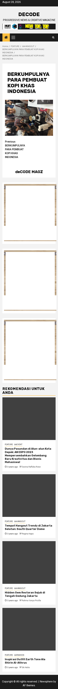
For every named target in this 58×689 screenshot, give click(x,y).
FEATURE (9, 444)
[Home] (6, 37)
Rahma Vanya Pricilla (31, 600)
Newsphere (46, 681)
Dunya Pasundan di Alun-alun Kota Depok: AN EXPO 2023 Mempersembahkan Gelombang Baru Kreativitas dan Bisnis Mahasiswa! (28, 455)
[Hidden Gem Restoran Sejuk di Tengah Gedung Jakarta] (29, 562)
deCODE (29, 14)
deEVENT (18, 444)
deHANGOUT (19, 521)
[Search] (53, 37)
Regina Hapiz (28, 534)
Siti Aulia (26, 667)
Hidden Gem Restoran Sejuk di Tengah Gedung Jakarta (25, 594)
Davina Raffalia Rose (31, 467)
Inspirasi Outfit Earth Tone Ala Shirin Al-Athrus (25, 661)
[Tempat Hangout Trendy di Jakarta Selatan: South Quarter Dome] (29, 495)
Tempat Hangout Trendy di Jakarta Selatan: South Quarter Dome (28, 527)
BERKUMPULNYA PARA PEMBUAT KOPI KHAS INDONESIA (15, 149)
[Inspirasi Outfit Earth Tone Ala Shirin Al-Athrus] (29, 629)
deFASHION (19, 655)
